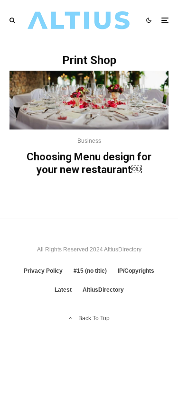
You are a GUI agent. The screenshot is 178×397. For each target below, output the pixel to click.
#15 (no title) (90, 271)
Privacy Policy (43, 271)
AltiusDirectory (103, 289)
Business (89, 141)
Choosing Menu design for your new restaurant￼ (89, 163)
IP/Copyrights (136, 271)
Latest (63, 289)
